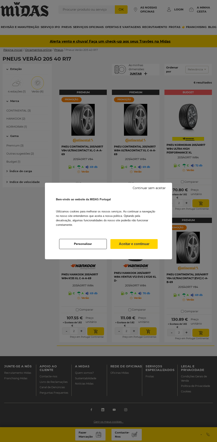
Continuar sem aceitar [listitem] (149, 188)
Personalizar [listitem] (83, 243)
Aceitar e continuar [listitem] (134, 244)
